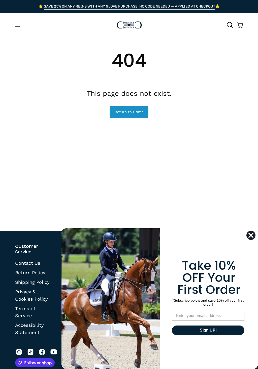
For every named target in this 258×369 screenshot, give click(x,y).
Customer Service (26, 249)
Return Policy (30, 272)
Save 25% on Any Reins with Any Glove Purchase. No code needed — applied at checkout (129, 6)
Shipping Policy (32, 282)
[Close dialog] (251, 235)
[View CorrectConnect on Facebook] (42, 352)
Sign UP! (208, 330)
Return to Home (129, 112)
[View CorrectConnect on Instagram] (19, 352)
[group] (129, 6)
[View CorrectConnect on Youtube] (53, 352)
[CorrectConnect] (129, 25)
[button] (229, 24)
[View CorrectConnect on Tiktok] (30, 352)
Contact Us (27, 263)
